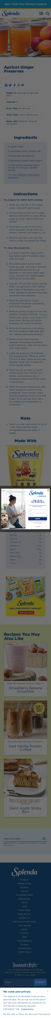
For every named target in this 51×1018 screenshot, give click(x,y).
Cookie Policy (27, 1009)
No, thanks (37, 526)
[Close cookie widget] (48, 991)
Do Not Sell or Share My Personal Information (25, 1014)
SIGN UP (37, 519)
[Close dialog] (48, 490)
